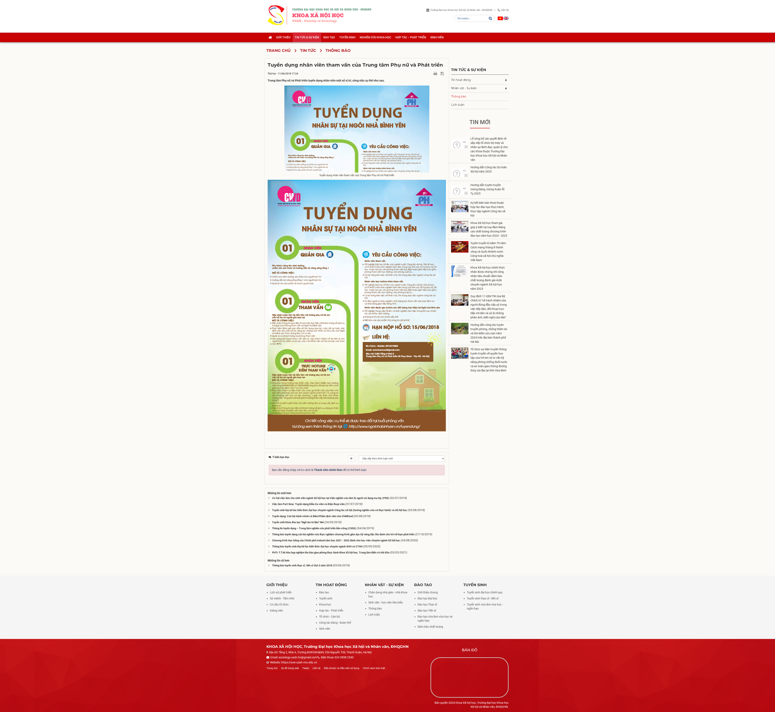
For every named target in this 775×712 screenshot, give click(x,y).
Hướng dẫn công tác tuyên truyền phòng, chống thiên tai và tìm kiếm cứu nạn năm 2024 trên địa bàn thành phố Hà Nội (488, 333)
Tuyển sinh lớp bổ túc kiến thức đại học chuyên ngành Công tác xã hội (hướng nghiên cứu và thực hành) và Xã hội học (339, 510)
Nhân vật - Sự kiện (464, 88)
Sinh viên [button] (437, 37)
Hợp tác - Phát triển (331, 610)
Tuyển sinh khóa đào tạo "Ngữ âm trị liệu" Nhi (298, 522)
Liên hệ (504, 10)
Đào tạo (324, 592)
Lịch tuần (457, 105)
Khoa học (325, 604)
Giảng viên (276, 610)
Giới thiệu (276, 585)
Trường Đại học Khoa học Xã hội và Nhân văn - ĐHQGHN (461, 10)
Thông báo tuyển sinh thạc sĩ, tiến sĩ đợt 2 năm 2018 (302, 565)
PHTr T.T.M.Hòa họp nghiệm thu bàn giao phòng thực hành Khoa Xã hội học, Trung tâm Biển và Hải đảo (330, 552)
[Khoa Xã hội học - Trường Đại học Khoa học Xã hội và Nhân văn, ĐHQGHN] (276, 15)
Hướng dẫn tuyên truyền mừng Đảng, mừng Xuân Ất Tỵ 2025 (487, 189)
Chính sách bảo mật (374, 668)
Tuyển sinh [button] (347, 37)
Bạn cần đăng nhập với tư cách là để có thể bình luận (319, 470)
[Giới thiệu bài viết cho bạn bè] (430, 73)
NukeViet (286, 671)
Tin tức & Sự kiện (468, 69)
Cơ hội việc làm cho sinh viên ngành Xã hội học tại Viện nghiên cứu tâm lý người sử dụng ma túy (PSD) (330, 498)
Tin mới (479, 122)
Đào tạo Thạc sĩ (427, 604)
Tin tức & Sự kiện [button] (307, 37)
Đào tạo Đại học (427, 598)
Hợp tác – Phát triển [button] (410, 37)
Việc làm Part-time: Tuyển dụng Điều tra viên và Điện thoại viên (308, 504)
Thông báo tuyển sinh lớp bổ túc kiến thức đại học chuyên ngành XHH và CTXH (317, 546)
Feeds (306, 668)
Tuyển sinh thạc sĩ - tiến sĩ (482, 598)
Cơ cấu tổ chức (279, 604)
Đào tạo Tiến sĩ (427, 610)
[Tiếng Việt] (500, 18)
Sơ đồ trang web (290, 668)
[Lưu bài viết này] (443, 73)
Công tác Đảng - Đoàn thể (335, 622)
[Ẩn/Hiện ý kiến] (351, 458)
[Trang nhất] (270, 37)
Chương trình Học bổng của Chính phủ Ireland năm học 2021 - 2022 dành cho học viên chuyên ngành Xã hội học (336, 540)
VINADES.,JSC (313, 671)
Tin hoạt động (461, 80)
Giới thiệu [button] (283, 37)
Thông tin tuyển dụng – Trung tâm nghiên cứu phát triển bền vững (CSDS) (314, 528)
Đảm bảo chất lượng (430, 626)
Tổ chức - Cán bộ (329, 616)
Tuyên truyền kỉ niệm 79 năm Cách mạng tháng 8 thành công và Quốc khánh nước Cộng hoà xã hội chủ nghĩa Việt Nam (488, 252)
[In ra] (436, 73)
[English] (506, 18)
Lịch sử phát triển (281, 592)
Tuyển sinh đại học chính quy (485, 592)
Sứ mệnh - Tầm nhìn (282, 598)
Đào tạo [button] (329, 37)
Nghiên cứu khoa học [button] (375, 37)
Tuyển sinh (325, 598)
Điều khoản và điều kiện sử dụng (341, 668)
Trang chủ (272, 668)
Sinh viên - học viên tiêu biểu (385, 602)
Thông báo (458, 96)
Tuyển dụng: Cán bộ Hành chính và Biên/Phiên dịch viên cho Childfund (312, 516)
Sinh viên (324, 628)
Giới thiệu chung (428, 592)
